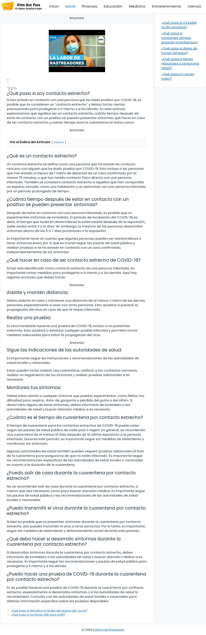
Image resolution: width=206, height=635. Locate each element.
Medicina (137, 6)
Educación (113, 6)
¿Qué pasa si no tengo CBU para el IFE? (38, 615)
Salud (70, 6)
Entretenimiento (166, 6)
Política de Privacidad (108, 630)
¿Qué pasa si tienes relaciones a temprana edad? (180, 63)
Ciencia (194, 6)
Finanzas (89, 6)
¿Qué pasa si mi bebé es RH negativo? (179, 24)
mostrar (58, 142)
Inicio (54, 6)
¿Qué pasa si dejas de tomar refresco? (179, 50)
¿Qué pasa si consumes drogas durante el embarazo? (179, 37)
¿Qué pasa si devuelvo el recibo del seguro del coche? (49, 611)
